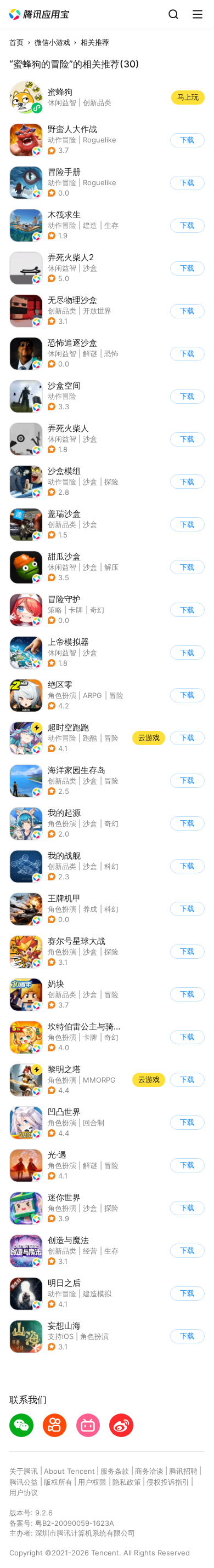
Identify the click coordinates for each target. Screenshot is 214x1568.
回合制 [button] (93, 1122)
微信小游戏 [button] (52, 42)
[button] (39, 14)
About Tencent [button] (69, 1471)
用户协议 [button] (23, 1492)
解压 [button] (111, 567)
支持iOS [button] (61, 1336)
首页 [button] (16, 42)
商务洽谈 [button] (149, 1471)
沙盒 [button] (90, 268)
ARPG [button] (92, 695)
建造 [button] (90, 225)
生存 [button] (111, 225)
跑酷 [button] (90, 738)
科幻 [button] (111, 866)
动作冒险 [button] (62, 139)
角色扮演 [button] (62, 695)
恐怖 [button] (111, 353)
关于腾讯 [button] (23, 1471)
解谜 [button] (90, 353)
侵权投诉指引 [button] (168, 1482)
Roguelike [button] (99, 139)
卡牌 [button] (76, 609)
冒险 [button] (116, 695)
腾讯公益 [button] (23, 1482)
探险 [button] (111, 481)
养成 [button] (90, 909)
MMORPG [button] (99, 1079)
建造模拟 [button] (97, 1293)
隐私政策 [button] (126, 1482)
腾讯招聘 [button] (183, 1471)
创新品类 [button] (62, 310)
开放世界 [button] (97, 310)
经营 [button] (90, 1250)
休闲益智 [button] (62, 268)
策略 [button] (55, 609)
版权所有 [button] (58, 1482)
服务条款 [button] (114, 1471)
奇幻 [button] (97, 609)
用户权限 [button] (92, 1482)
